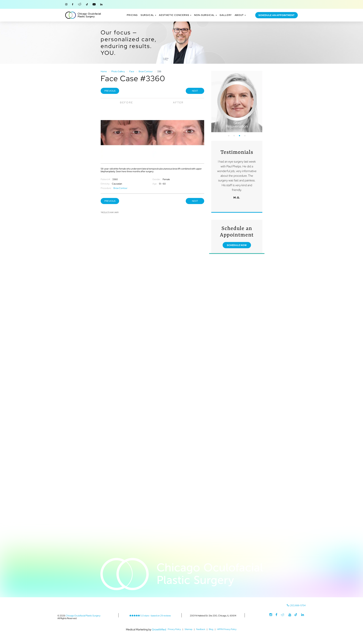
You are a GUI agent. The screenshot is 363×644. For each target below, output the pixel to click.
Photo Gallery (118, 71)
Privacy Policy (174, 629)
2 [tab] (234, 135)
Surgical (148, 15)
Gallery (226, 15)
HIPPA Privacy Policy (227, 629)
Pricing (132, 15)
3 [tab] (239, 135)
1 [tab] (228, 135)
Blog (211, 629)
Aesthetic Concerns (174, 15)
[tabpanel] (236, 101)
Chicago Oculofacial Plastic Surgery (83, 15)
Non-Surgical (204, 15)
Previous (110, 90)
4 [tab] (244, 135)
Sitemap (188, 629)
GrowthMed (159, 629)
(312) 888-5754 (298, 605)
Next (195, 90)
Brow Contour (146, 71)
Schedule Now (237, 245)
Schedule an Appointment (276, 15)
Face (131, 71)
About (239, 15)
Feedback (200, 629)
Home (104, 71)
